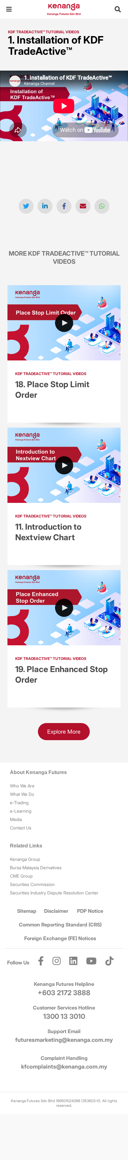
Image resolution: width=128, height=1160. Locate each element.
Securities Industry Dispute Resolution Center (54, 892)
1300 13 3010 (64, 1016)
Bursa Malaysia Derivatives (36, 867)
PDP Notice (90, 911)
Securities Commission (32, 884)
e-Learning (20, 811)
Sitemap (26, 911)
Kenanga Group (25, 859)
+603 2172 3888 (64, 993)
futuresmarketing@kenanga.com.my (64, 1040)
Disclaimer (56, 911)
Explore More (63, 731)
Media (16, 819)
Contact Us (20, 827)
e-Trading (19, 802)
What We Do (22, 794)
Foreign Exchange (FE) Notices (60, 938)
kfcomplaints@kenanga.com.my (64, 1066)
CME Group (21, 876)
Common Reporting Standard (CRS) (60, 924)
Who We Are (22, 785)
